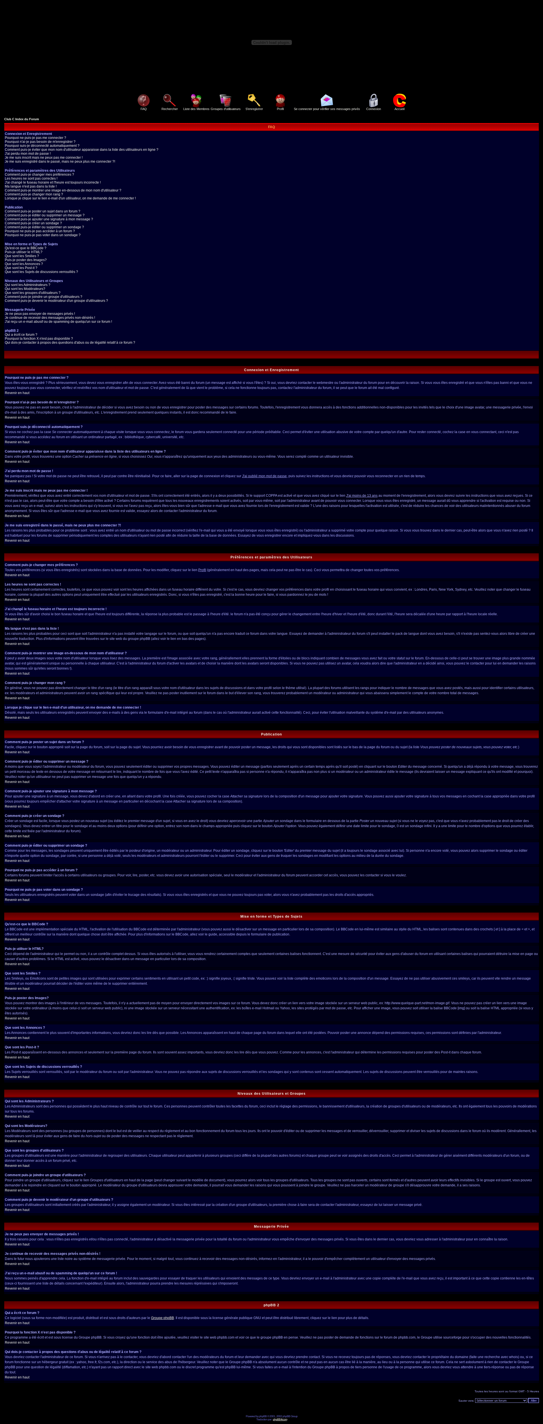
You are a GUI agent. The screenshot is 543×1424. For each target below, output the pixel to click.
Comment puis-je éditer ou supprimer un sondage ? (44, 227)
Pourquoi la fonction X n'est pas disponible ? (39, 339)
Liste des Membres (196, 109)
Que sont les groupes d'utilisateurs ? (33, 293)
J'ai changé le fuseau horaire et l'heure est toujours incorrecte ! (53, 182)
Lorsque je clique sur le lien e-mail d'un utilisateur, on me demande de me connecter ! (70, 198)
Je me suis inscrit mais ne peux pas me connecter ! (44, 158)
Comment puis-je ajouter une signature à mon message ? (49, 219)
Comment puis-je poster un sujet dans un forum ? (42, 211)
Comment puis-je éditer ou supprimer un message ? (45, 215)
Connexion (373, 109)
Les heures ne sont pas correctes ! (31, 178)
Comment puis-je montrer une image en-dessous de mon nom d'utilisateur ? (63, 190)
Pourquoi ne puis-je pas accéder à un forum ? (40, 231)
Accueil (399, 109)
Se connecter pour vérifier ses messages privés (327, 109)
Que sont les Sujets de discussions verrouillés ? (41, 272)
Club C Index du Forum (21, 119)
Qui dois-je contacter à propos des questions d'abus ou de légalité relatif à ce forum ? (70, 343)
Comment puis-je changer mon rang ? (34, 194)
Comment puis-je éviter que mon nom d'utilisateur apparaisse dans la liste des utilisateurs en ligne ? (81, 150)
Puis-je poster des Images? (26, 260)
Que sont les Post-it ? (21, 268)
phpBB (263, 1416)
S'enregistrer (254, 109)
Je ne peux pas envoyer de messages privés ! (40, 314)
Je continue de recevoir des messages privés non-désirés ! (50, 318)
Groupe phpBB (162, 1318)
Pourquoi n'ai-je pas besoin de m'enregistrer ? (40, 142)
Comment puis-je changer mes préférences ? (39, 175)
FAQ (144, 109)
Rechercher (169, 109)
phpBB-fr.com (280, 1419)
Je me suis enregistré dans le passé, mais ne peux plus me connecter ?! (60, 162)
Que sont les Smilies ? (22, 256)
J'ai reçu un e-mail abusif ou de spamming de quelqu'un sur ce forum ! (58, 322)
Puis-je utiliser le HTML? (23, 252)
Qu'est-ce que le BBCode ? (25, 248)
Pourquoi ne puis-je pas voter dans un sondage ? (43, 235)
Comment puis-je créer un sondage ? (33, 223)
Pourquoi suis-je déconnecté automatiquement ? (42, 146)
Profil (280, 109)
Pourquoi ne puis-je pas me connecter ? (35, 138)
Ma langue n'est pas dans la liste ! (31, 186)
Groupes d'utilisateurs (226, 109)
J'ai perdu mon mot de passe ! (28, 154)
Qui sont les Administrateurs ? (27, 285)
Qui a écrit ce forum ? (21, 335)
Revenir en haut (17, 393)
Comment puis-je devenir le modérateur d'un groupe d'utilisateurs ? (56, 301)
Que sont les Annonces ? (24, 264)
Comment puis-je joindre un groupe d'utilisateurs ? (43, 297)
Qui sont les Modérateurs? (25, 289)
